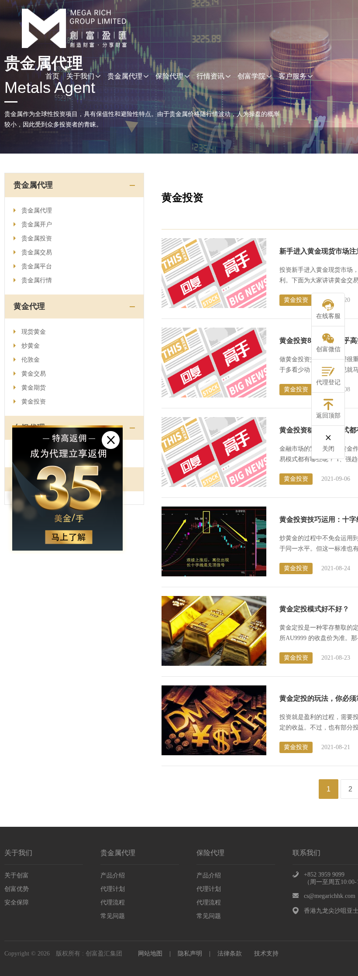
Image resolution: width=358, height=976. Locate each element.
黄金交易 (33, 373)
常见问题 (112, 916)
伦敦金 (30, 359)
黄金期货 (33, 387)
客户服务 (292, 76)
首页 (52, 76)
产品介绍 (112, 875)
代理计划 (112, 889)
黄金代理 (29, 306)
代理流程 (112, 902)
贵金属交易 (36, 252)
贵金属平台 (36, 266)
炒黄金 (30, 345)
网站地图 (150, 953)
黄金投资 (33, 401)
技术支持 (266, 953)
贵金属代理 (124, 76)
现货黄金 (33, 332)
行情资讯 (210, 76)
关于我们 (80, 76)
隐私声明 (190, 953)
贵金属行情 (36, 280)
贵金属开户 (36, 224)
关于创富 (16, 875)
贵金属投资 (36, 238)
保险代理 (169, 76)
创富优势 (16, 889)
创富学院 (251, 76)
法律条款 (229, 953)
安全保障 (16, 902)
